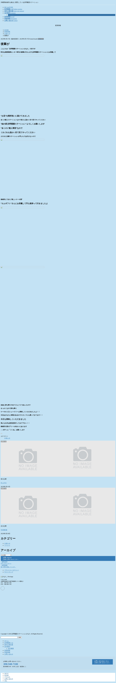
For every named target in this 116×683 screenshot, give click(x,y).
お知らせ (41, 39)
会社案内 (7, 646)
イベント (7, 545)
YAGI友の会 (4, 530)
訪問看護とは (8, 643)
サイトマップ (8, 572)
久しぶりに (4, 483)
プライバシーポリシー (11, 570)
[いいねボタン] (1, 433)
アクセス (7, 677)
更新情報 (7, 652)
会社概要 (11, 15)
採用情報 (7, 650)
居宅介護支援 (8, 644)
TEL (5, 680)
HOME (6, 675)
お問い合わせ (8, 654)
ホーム (6, 641)
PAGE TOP (112, 660)
